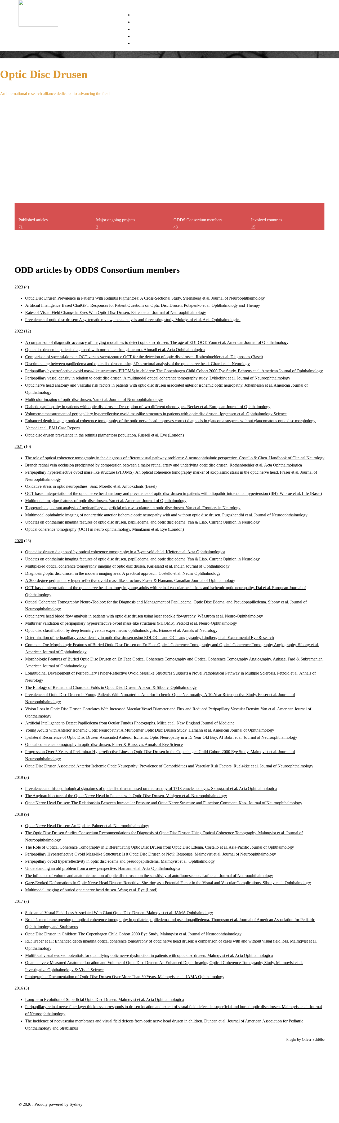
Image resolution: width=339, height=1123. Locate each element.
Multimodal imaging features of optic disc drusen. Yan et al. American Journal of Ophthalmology (105, 500)
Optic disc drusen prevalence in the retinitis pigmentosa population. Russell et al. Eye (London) (104, 435)
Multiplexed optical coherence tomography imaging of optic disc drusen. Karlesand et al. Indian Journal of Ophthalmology (127, 566)
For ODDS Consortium (152, 36)
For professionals (146, 29)
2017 (19, 901)
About (137, 43)
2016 (19, 988)
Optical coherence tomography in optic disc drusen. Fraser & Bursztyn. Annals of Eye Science (104, 744)
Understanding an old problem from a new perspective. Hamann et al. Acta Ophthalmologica (102, 868)
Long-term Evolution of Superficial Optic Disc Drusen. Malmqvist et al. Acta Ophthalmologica (104, 999)
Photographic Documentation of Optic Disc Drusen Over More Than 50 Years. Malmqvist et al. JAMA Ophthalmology (124, 976)
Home (137, 14)
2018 (19, 814)
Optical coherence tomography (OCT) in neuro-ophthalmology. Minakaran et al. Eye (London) (104, 529)
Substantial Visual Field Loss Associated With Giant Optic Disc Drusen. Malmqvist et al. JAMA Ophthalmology (119, 912)
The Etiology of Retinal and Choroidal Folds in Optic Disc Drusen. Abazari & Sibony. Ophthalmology (111, 687)
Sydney (76, 1104)
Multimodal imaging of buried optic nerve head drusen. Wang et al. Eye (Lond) (91, 890)
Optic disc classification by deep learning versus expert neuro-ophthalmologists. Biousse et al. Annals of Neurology (121, 630)
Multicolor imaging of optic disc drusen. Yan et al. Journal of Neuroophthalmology (94, 399)
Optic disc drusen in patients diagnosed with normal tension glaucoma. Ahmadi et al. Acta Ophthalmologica (115, 349)
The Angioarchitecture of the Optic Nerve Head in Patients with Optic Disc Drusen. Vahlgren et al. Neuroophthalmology (126, 795)
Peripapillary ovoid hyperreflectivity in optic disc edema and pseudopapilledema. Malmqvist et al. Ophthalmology (120, 861)
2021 (19, 446)
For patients (142, 22)
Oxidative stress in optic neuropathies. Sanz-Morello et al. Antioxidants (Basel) (91, 486)
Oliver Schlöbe (313, 1039)
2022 (19, 331)
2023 (19, 287)
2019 (19, 777)
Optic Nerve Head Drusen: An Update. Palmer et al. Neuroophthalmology (87, 825)
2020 (19, 540)
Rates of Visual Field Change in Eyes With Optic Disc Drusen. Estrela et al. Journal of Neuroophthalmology (115, 312)
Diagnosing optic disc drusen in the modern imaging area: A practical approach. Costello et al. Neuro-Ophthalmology (123, 573)
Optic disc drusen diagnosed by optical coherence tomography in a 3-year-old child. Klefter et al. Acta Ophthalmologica (125, 552)
